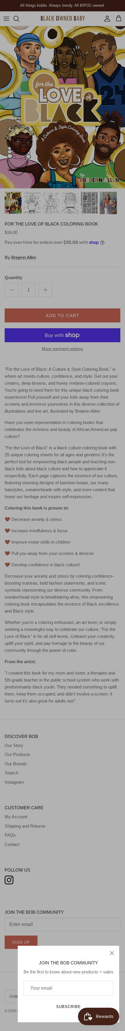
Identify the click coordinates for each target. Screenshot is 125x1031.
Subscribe (68, 1007)
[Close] (112, 953)
